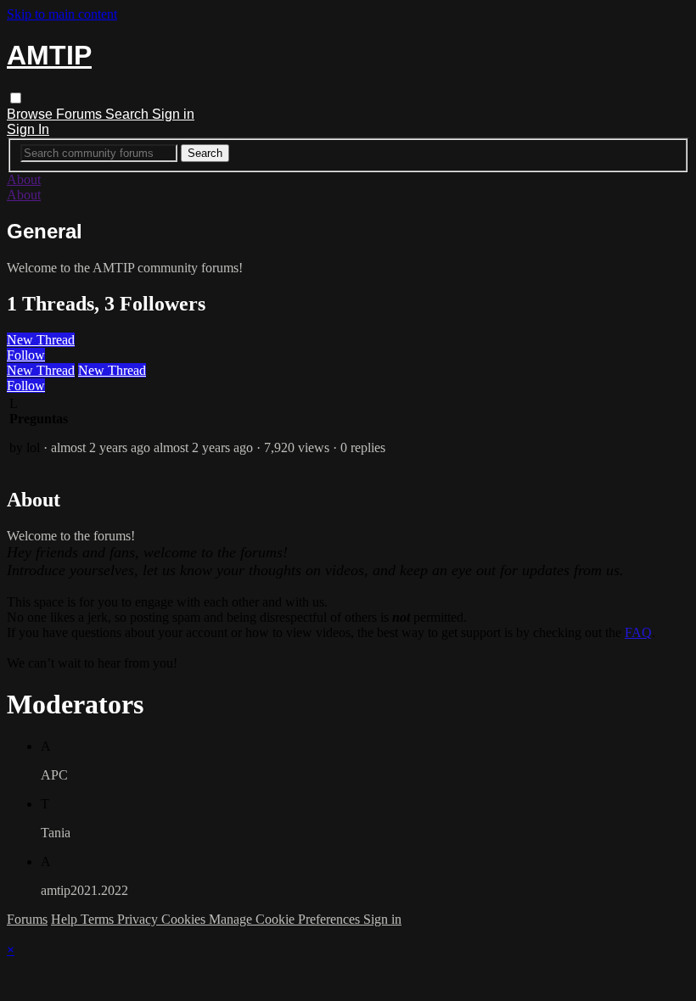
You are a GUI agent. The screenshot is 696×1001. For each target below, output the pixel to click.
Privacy (139, 919)
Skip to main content (62, 14)
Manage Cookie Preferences (286, 919)
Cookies (185, 919)
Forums (80, 114)
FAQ (638, 632)
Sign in (173, 114)
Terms (99, 919)
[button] (15, 97)
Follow (26, 355)
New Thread (41, 340)
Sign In (28, 129)
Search (128, 114)
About (24, 179)
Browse (31, 114)
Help (66, 919)
